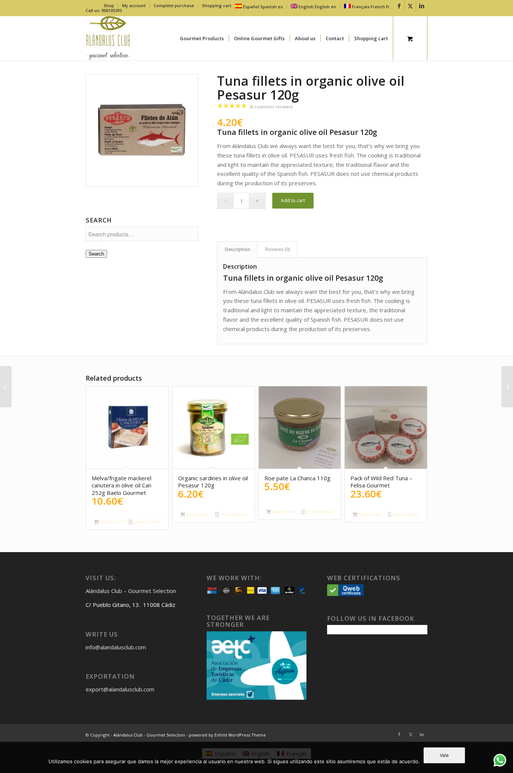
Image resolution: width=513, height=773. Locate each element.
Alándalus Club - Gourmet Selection (149, 735)
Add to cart (293, 200)
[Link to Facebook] (399, 5)
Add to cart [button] (110, 522)
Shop (109, 5)
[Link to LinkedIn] (421, 5)
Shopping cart (216, 5)
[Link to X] (410, 5)
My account (134, 5)
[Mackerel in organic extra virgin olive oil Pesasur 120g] (507, 386)
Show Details (146, 522)
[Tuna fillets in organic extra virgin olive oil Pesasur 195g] (6, 386)
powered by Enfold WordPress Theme (227, 735)
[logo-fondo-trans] (108, 38)
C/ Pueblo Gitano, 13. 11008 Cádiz (130, 604)
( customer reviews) (271, 106)
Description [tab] (237, 249)
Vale (444, 755)
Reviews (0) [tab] (277, 249)
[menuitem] (109, 6)
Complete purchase (174, 5)
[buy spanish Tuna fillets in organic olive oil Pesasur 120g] (142, 130)
